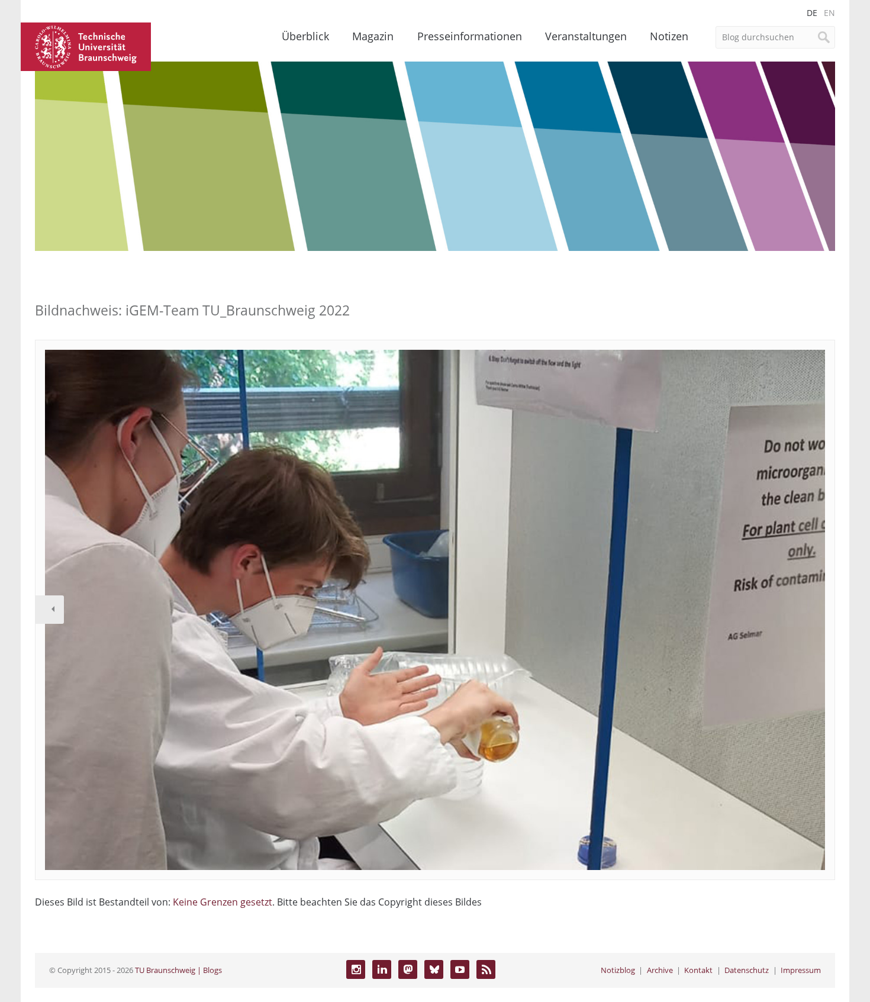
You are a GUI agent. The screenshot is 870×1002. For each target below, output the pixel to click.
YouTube (459, 969)
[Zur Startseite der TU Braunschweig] (86, 45)
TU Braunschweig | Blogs (178, 970)
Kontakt (698, 970)
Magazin (373, 36)
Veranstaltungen (586, 36)
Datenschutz (746, 970)
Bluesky (433, 969)
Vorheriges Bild (50, 609)
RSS (485, 969)
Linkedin (381, 969)
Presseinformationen (469, 36)
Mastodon (407, 969)
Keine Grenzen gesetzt (222, 901)
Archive (660, 970)
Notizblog (618, 970)
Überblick (305, 36)
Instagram (355, 969)
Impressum (801, 970)
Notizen (669, 36)
